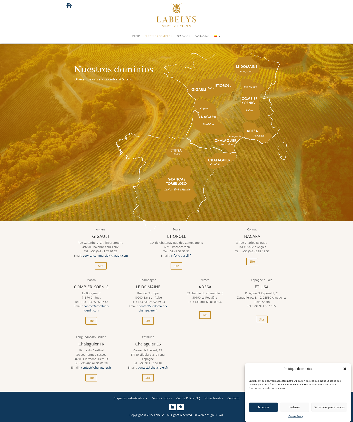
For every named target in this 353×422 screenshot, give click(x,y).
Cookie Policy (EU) (188, 398)
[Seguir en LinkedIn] (172, 407)
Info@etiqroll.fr (181, 255)
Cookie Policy (295, 416)
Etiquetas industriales (129, 398)
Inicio (136, 36)
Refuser (294, 407)
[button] (345, 369)
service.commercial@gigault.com (105, 255)
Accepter (263, 407)
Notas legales (213, 398)
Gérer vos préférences (329, 407)
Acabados (183, 36)
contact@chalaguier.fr (96, 367)
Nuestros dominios (158, 36)
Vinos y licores (162, 398)
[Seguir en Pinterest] (180, 407)
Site (100, 266)
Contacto (233, 398)
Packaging (201, 36)
